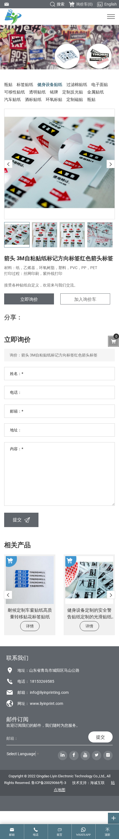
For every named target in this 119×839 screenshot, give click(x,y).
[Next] (111, 164)
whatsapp (83, 834)
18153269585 (42, 681)
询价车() (84, 4)
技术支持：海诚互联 (88, 782)
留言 (59, 834)
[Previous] (8, 164)
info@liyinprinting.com (49, 692)
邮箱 (12, 834)
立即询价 (29, 299)
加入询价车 (85, 299)
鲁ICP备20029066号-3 (48, 782)
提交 (17, 519)
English (110, 4)
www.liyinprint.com (46, 703)
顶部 (107, 834)
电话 (35, 834)
